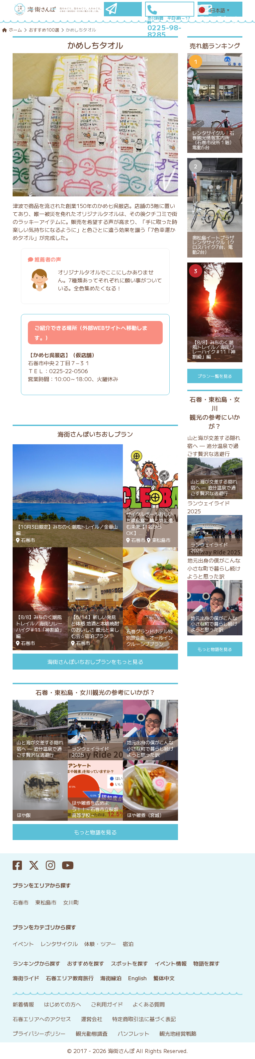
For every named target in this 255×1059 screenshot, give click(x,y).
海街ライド (26, 978)
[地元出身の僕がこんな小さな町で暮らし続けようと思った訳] (150, 729)
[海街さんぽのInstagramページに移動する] (54, 865)
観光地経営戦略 (178, 1033)
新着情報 (23, 1004)
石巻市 (21, 902)
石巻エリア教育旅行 (70, 978)
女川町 (71, 902)
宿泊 (128, 944)
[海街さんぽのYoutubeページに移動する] (71, 865)
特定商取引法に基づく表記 (144, 1019)
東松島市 (45, 902)
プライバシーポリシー (39, 1033)
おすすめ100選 (44, 30)
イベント (23, 944)
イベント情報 (171, 963)
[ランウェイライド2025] (95, 729)
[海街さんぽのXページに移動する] (37, 865)
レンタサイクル (59, 944)
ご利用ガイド (107, 1004)
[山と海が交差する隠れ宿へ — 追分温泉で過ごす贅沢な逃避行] (40, 729)
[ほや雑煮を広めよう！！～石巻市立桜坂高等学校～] (95, 790)
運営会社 (91, 1019)
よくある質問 (149, 1004)
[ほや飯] (40, 790)
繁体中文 (164, 978)
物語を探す (206, 963)
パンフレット (133, 1033)
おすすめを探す (85, 963)
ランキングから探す (36, 963)
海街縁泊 (111, 978)
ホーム (15, 30)
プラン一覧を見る (215, 376)
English (137, 978)
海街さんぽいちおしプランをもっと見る (95, 662)
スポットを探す (129, 963)
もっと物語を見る (95, 832)
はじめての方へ (62, 1004)
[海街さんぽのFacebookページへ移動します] (21, 865)
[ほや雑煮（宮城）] (150, 790)
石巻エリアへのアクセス (42, 1019)
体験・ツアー (100, 944)
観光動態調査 (92, 1033)
